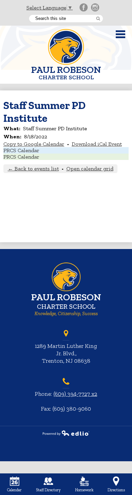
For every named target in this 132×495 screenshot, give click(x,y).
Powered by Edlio (66, 433)
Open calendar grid (89, 168)
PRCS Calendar (21, 150)
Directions (116, 490)
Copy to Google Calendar (33, 144)
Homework (84, 490)
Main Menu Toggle (120, 34)
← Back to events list (33, 168)
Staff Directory (48, 490)
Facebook (84, 7)
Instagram (95, 7)
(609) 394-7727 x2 (75, 393)
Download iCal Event (97, 144)
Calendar (14, 490)
